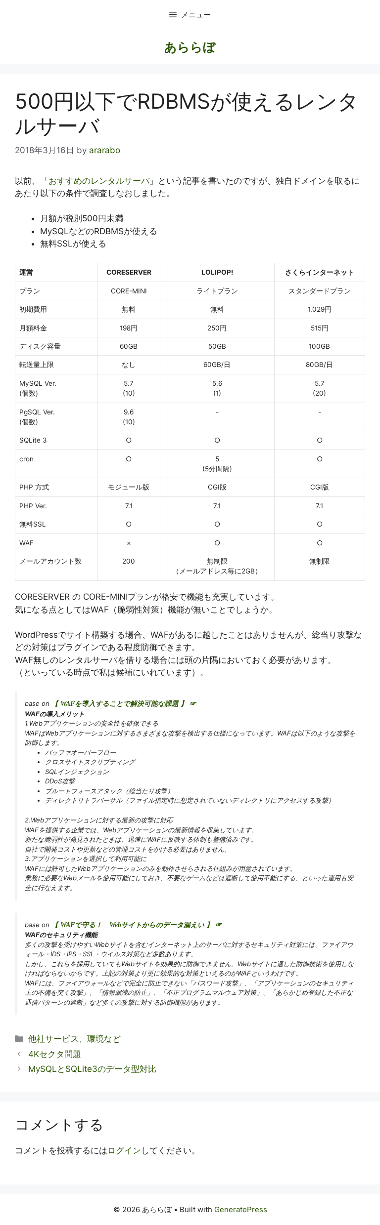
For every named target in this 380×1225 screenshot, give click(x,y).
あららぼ (190, 47)
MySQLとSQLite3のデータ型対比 (92, 1069)
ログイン (124, 1150)
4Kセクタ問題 (54, 1054)
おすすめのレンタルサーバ (98, 181)
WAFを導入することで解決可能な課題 (119, 703)
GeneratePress (240, 1209)
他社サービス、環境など (74, 1039)
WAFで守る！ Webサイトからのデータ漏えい (132, 925)
